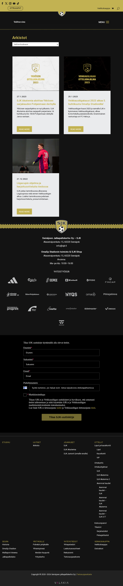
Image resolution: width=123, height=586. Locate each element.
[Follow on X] (5, 2)
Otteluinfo (98, 463)
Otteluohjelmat (101, 467)
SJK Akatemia (70, 449)
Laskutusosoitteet (72, 548)
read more (24, 129)
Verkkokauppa (103, 8)
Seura (5, 541)
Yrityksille (38, 541)
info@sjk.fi (61, 245)
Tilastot (97, 527)
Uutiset (37, 442)
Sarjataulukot (102, 531)
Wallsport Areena (9, 552)
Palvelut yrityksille (41, 544)
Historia (5, 544)
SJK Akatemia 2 (103, 479)
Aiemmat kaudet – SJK (103, 490)
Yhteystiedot (71, 541)
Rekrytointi (68, 552)
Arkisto (36, 445)
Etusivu (6, 442)
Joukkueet (69, 442)
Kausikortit (101, 454)
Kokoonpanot (100, 523)
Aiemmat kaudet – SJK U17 (103, 514)
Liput (99, 450)
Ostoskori (98, 548)
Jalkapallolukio (8, 557)
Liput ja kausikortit (102, 445)
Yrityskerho (40, 557)
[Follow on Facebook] (1, 2)
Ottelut (98, 442)
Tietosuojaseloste (72, 557)
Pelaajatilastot (103, 535)
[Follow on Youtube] (13, 2)
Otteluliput (15, 8)
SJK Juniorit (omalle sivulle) (76, 453)
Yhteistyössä (39, 548)
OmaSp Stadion (9, 548)
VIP (98, 458)
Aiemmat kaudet (104, 483)
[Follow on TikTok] (17, 2)
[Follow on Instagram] (9, 2)
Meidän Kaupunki (42, 553)
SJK (65, 445)
